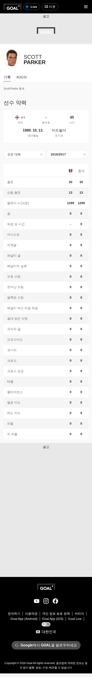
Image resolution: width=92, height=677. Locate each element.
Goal (29, 663)
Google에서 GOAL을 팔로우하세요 (49, 645)
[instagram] (46, 601)
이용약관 (31, 613)
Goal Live (75, 618)
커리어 (79, 613)
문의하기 (14, 613)
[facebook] (55, 601)
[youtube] (36, 601)
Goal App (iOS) (52, 618)
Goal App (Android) (24, 618)
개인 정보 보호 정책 (56, 613)
